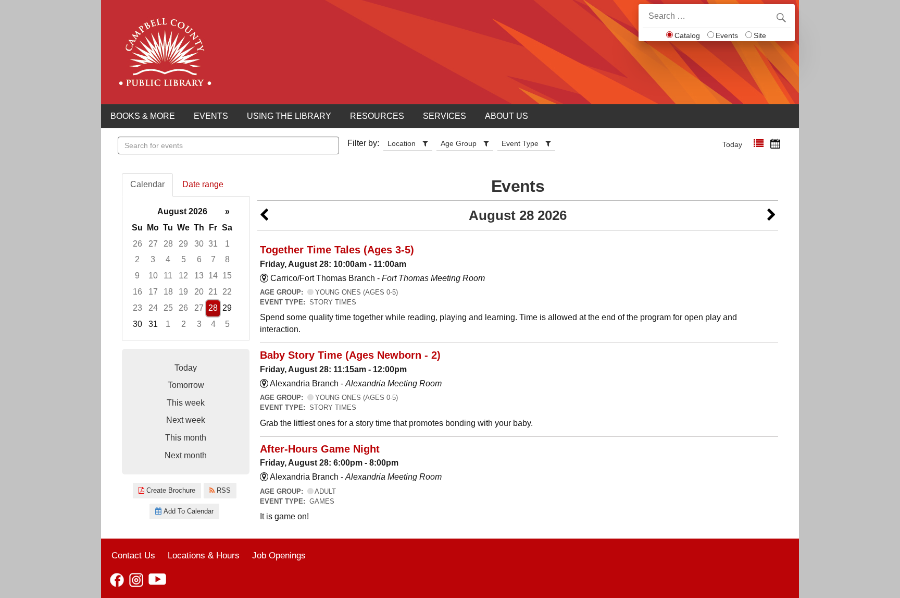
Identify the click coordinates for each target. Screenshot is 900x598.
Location (402, 143)
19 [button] (183, 291)
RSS (223, 490)
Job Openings (279, 555)
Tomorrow (186, 385)
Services (444, 116)
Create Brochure (169, 490)
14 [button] (213, 275)
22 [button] (227, 291)
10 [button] (153, 275)
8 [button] (227, 259)
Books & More (142, 116)
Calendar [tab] (147, 184)
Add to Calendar (187, 511)
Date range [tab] (202, 184)
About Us (506, 116)
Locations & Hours (204, 555)
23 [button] (137, 307)
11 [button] (168, 275)
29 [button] (183, 243)
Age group (459, 143)
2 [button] (137, 259)
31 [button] (213, 243)
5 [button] (183, 259)
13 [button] (199, 275)
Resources (377, 116)
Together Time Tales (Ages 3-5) (337, 249)
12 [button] (183, 275)
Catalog (687, 35)
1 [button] (227, 243)
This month (185, 437)
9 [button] (137, 275)
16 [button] (137, 291)
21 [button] (213, 291)
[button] (759, 144)
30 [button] (199, 243)
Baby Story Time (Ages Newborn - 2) (350, 355)
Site (760, 35)
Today (732, 144)
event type (520, 143)
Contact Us (133, 555)
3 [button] (153, 259)
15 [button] (227, 275)
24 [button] (153, 307)
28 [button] (168, 243)
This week (186, 402)
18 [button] (168, 291)
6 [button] (199, 259)
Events (727, 35)
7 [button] (213, 259)
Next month (186, 455)
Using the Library (289, 116)
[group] (186, 268)
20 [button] (199, 291)
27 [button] (153, 243)
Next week (185, 420)
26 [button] (137, 243)
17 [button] (153, 291)
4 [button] (168, 259)
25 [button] (168, 307)
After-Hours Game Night (320, 449)
